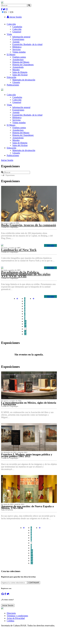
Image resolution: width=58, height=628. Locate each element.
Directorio (11, 613)
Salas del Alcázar (20, 75)
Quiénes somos (19, 57)
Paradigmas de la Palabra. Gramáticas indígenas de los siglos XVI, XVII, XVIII (25, 274)
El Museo (11, 54)
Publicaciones (13, 85)
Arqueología (18, 67)
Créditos (10, 621)
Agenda (15, 42)
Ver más (50, 245)
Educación (11, 77)
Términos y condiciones (17, 616)
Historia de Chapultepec (23, 64)
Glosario (16, 82)
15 (25, 334)
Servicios (16, 49)
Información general (21, 37)
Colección (11, 24)
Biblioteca (16, 47)
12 (25, 326)
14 (25, 331)
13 (25, 329)
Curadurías (17, 26)
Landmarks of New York (18, 250)
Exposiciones (18, 39)
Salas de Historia (19, 72)
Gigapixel (16, 32)
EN (11, 12)
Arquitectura (18, 59)
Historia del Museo (20, 62)
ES (5, 12)
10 (25, 321)
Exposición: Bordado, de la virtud (27, 44)
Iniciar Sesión (15, 17)
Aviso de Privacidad (16, 618)
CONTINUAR (33, 583)
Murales (16, 69)
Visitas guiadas (19, 52)
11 (25, 324)
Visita (9, 34)
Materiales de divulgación (23, 80)
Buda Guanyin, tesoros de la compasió (28, 225)
